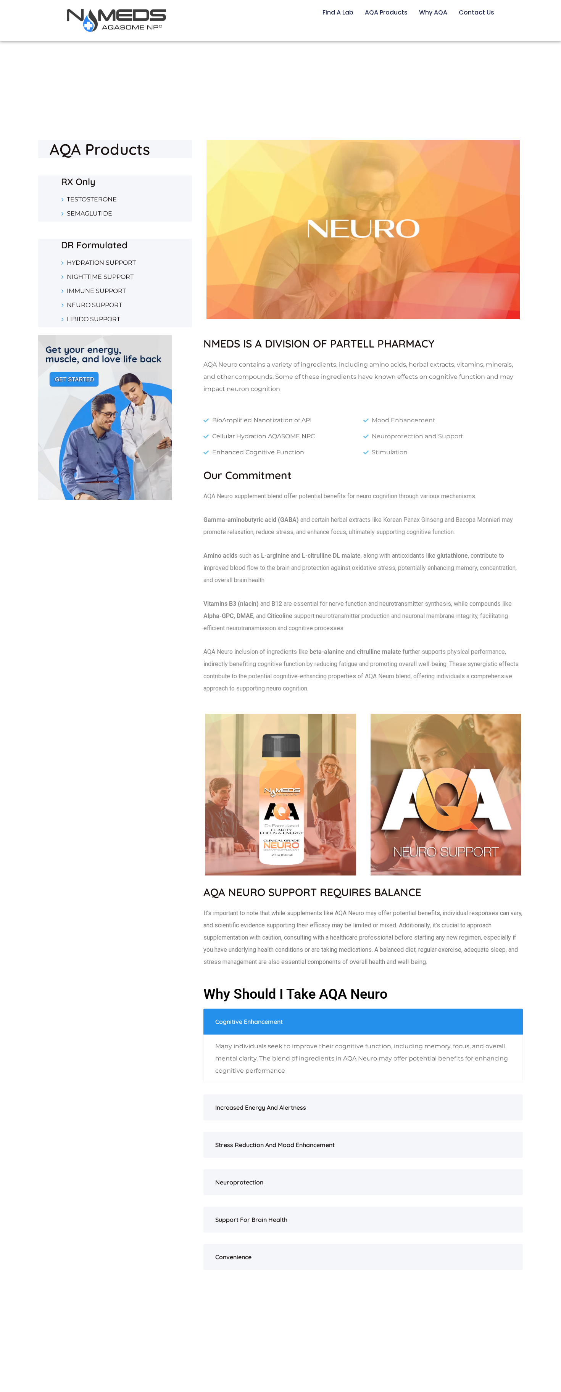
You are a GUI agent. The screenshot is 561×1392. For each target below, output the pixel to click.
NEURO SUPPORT (94, 305)
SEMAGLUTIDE (89, 213)
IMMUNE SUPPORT (96, 290)
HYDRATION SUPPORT (101, 262)
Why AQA (433, 12)
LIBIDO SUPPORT (93, 319)
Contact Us (476, 12)
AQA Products (386, 12)
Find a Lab (337, 12)
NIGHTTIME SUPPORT (100, 276)
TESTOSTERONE (92, 199)
